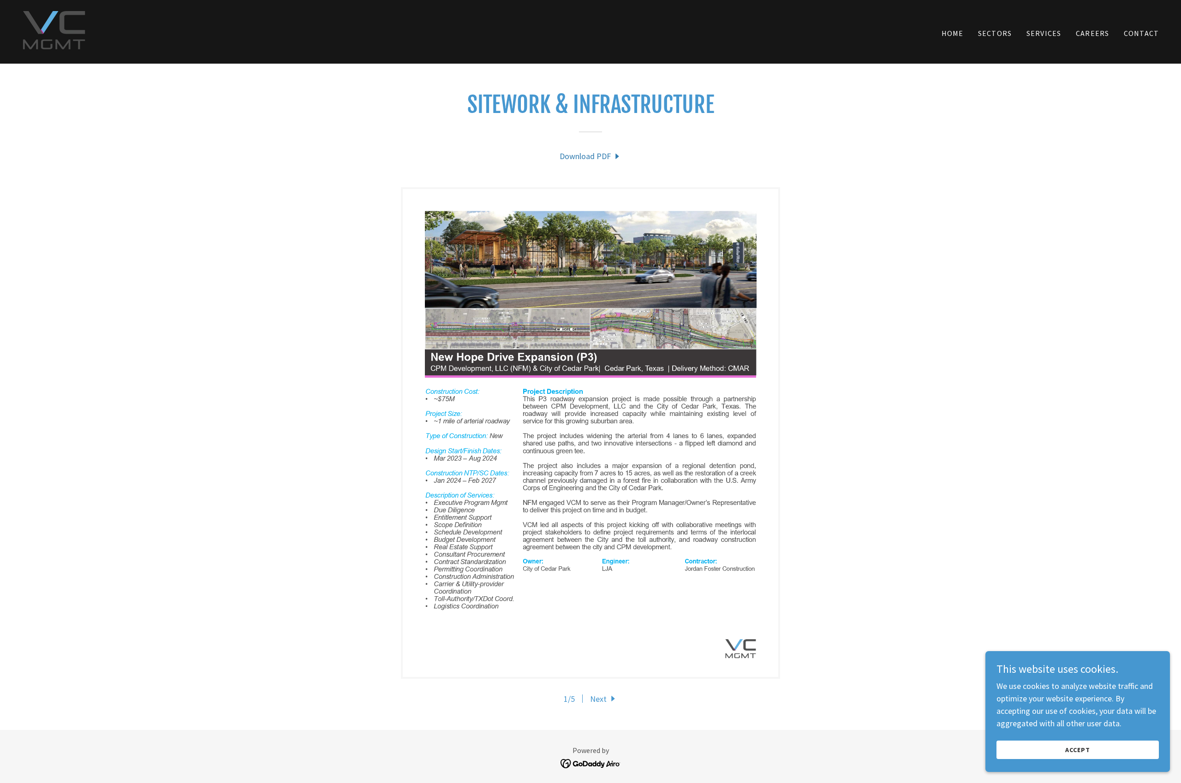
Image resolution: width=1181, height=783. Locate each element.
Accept (1077, 750)
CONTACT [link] (1141, 33)
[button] (603, 699)
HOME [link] (953, 33)
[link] (54, 30)
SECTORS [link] (995, 33)
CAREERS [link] (1092, 33)
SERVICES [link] (1043, 33)
